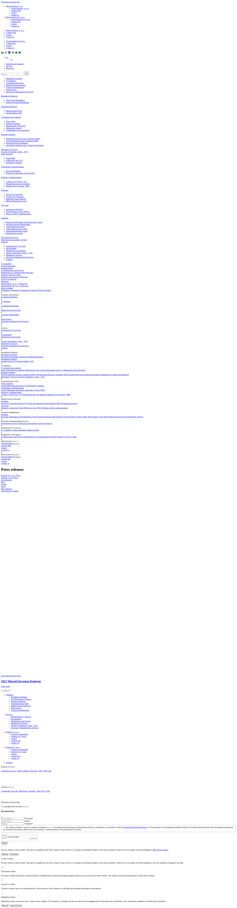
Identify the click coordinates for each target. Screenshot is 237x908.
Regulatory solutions (14, 163)
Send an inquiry (7, 288)
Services (9, 66)
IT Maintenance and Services (12, 270)
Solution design (7, 268)
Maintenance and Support (21, 721)
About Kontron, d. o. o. (20, 8)
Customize (14, 854)
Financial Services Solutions (17, 143)
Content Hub (16, 11)
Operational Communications (12, 167)
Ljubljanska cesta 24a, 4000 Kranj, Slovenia (18, 791)
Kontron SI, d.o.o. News (10, 475)
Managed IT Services (19, 723)
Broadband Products (9, 107)
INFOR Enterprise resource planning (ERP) (23, 139)
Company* (28, 824)
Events (3, 484)
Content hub (15, 22)
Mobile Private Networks (16, 85)
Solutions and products (15, 64)
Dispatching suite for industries (18, 184)
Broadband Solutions (14, 79)
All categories (6, 480)
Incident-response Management (18, 224)
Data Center (10, 121)
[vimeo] (118, 782)
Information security (14, 128)
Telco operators (7, 154)
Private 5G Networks (14, 194)
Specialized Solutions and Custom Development (24, 145)
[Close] (2, 816)
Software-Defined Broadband (17, 102)
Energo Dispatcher (13, 171)
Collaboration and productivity (18, 130)
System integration (8, 266)
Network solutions (13, 124)
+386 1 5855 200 (44, 771)
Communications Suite (15, 83)
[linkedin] (118, 773)
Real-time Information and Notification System (24, 222)
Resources (10, 68)
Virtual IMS (10, 158)
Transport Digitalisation (15, 87)
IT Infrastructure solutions (11, 117)
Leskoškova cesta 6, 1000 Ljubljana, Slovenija (19, 771)
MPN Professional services (16, 201)
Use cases (5, 205)
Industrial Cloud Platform (16, 199)
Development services (9, 238)
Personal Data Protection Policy (135, 827)
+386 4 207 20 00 (43, 791)
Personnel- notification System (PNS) (20, 173)
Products (4, 242)
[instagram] (118, 779)
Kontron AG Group (18, 736)
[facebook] (118, 776)
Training (9, 259)
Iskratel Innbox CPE (14, 113)
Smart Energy (11, 90)
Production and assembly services (14, 240)
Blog (3, 482)
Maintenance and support (16, 251)
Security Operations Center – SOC (14, 152)
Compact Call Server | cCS (16, 182)
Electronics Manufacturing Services (20, 92)
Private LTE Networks (15, 197)
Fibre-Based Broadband (15, 100)
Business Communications (11, 177)
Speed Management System (17, 231)
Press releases (6, 489)
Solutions (4, 190)
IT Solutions (11, 81)
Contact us (15, 15)
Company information (19, 734)
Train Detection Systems (15, 227)
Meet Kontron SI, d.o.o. (15, 17)
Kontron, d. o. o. (12, 732)
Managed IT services (9, 150)
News (3, 487)
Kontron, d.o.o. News (9, 478)
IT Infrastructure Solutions (21, 699)
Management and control (15, 126)
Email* (27, 821)
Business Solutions (18, 701)
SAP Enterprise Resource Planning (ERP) (22, 141)
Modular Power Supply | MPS (18, 186)
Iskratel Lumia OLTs (14, 111)
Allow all (5, 854)
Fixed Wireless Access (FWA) (17, 212)
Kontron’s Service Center (11, 275)
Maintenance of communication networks (17, 273)
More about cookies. (160, 850)
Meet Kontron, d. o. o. (14, 6)
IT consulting (6, 264)
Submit (4, 843)
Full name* (28, 818)
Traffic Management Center (16, 229)
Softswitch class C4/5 (14, 160)
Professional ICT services (16, 246)
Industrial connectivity (14, 209)
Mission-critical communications (18, 214)
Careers (14, 13)
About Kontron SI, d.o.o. (20, 19)
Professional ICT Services (21, 717)
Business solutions (8, 135)
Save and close (15, 906)
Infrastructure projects (14, 233)
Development (11, 248)
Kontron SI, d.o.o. (13, 747)
